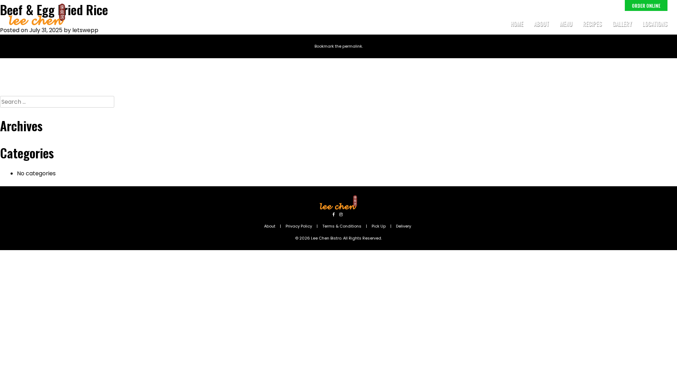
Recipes (592, 23)
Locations (654, 23)
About (541, 23)
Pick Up (379, 226)
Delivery (403, 226)
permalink (352, 46)
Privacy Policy (299, 226)
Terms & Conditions (341, 226)
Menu (566, 23)
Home (517, 23)
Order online (646, 5)
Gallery (622, 23)
